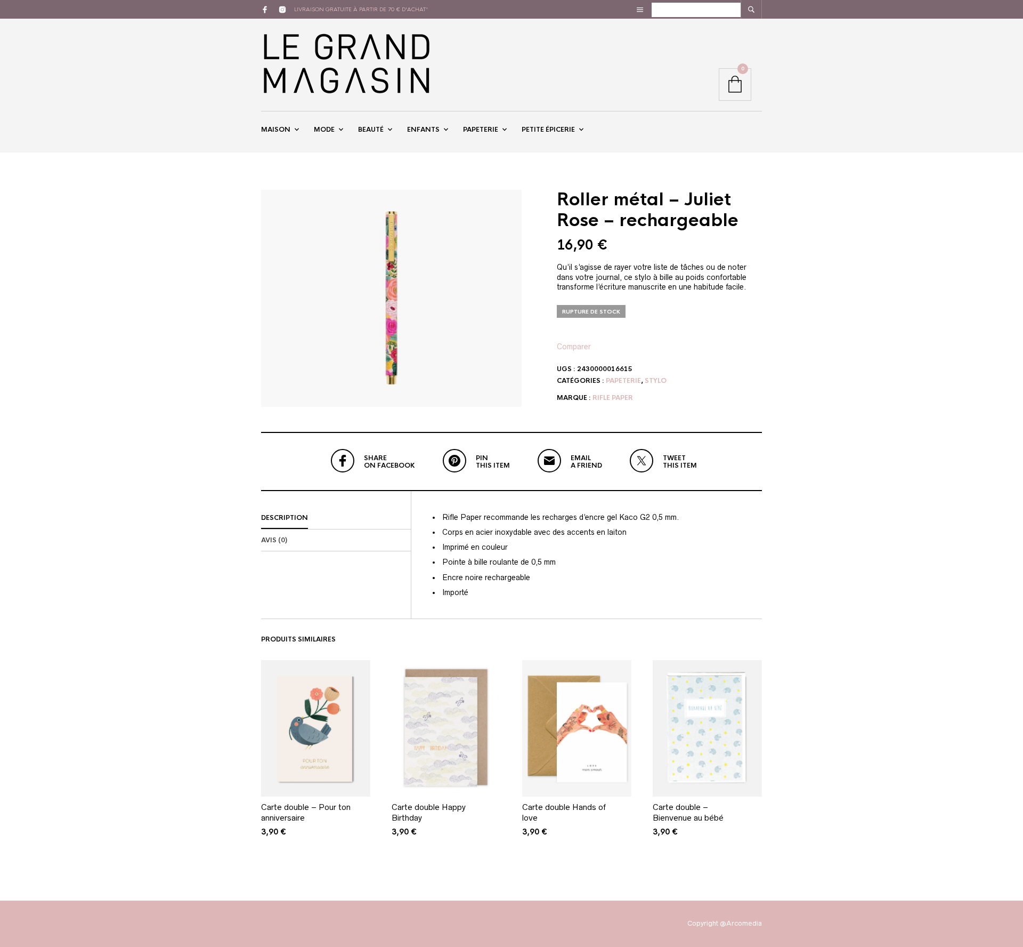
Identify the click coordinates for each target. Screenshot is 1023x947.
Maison (275, 129)
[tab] (336, 518)
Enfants (423, 129)
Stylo (656, 380)
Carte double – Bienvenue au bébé (688, 812)
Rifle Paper (612, 398)
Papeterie (480, 129)
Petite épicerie (548, 129)
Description (284, 517)
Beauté (371, 129)
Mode (324, 129)
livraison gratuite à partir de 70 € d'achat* (361, 9)
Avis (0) (274, 540)
